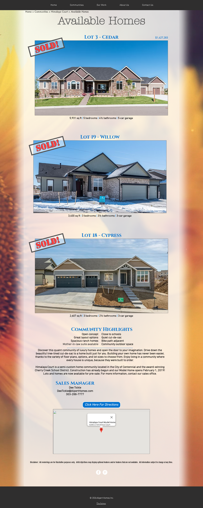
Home (28, 11)
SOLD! (47, 47)
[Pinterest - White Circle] (105, 472)
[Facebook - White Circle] (98, 472)
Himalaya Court (59, 11)
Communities (41, 11)
